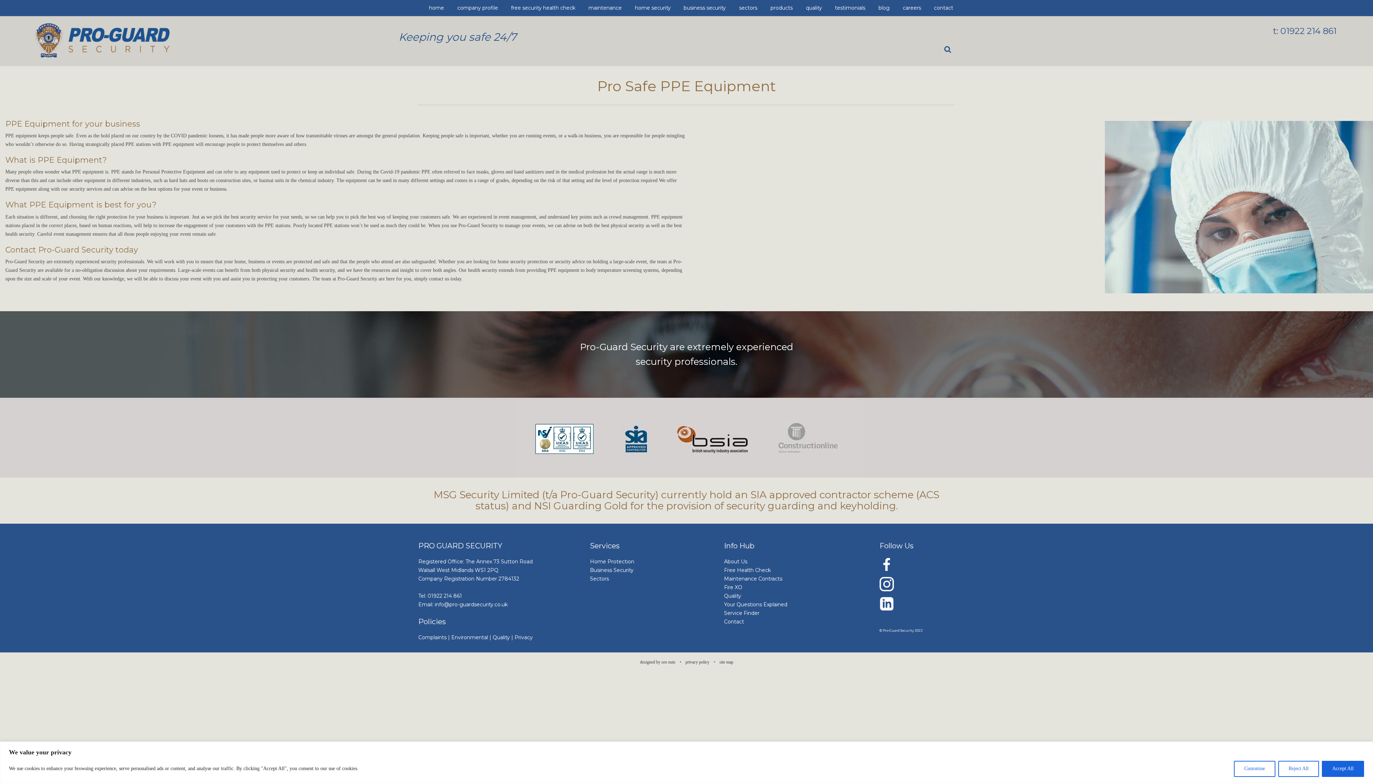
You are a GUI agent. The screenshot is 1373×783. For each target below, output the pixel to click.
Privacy (524, 637)
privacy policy (697, 662)
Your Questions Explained (755, 604)
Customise (1254, 768)
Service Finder (741, 613)
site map (726, 662)
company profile (461, 8)
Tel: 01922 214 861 (440, 596)
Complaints (432, 637)
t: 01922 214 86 (1303, 31)
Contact (734, 621)
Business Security (612, 570)
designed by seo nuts (657, 662)
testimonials (707, 8)
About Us (735, 561)
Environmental (469, 637)
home (434, 8)
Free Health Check (747, 570)
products (662, 8)
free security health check (506, 8)
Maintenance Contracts (753, 579)
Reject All (1299, 768)
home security (579, 8)
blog (728, 8)
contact (765, 8)
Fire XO (733, 587)
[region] (686, 762)
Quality (501, 637)
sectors (642, 8)
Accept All (1343, 768)
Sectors (599, 579)
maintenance (548, 8)
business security (614, 8)
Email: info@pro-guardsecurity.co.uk (463, 604)
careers (745, 8)
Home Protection (612, 561)
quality (682, 8)
